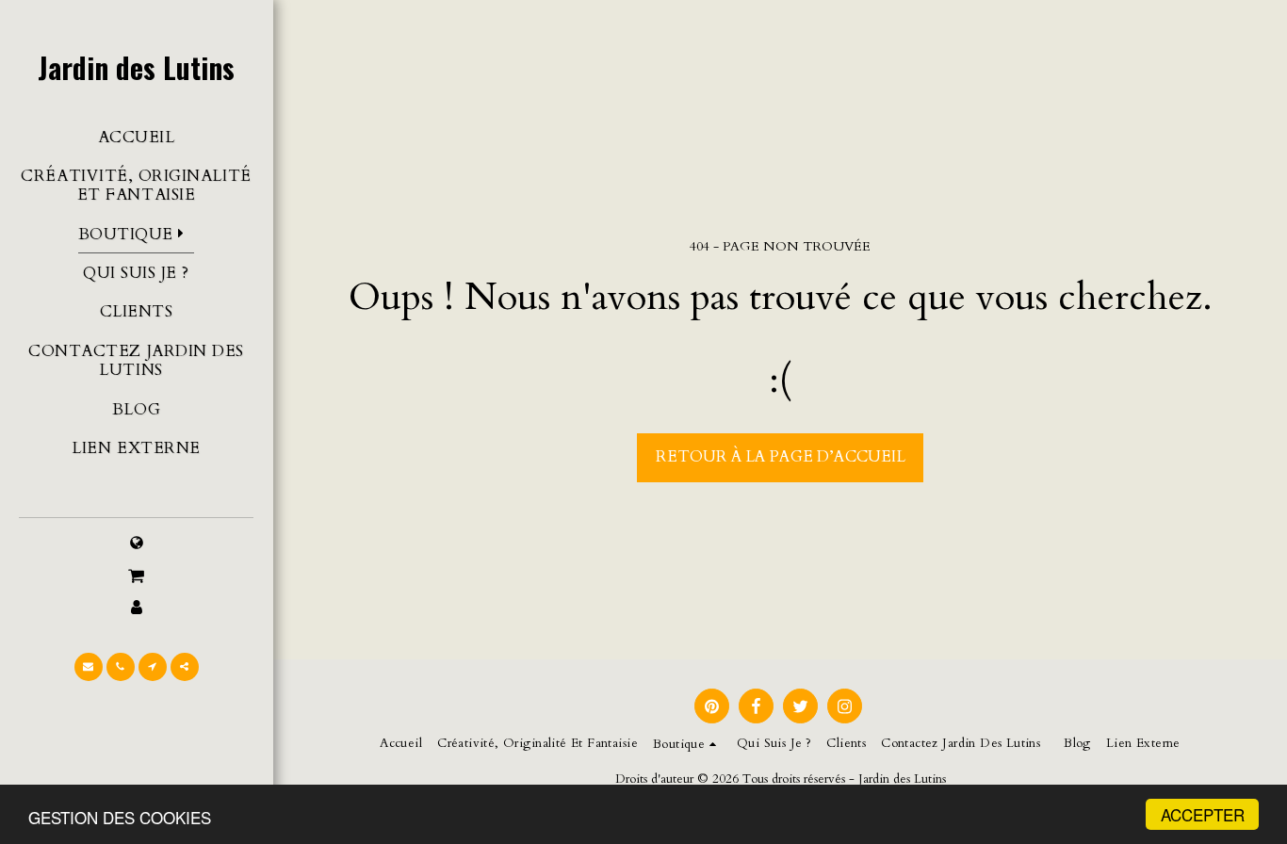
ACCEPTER (1203, 814)
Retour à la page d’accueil (780, 456)
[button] (136, 576)
